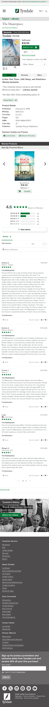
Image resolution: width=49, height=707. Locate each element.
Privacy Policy (21, 672)
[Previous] (4, 164)
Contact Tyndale (7, 550)
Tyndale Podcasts (7, 606)
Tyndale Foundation (8, 585)
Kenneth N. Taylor (8, 591)
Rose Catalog (6, 614)
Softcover (23, 188)
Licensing (5, 642)
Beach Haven (24, 183)
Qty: (26, 52)
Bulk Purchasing (7, 648)
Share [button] (6, 320)
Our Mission (6, 568)
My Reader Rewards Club (10, 603)
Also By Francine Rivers (12, 147)
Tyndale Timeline (7, 577)
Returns (4, 559)
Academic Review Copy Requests (13, 645)
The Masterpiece (7, 315)
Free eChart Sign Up (8, 617)
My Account (6, 545)
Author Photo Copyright (31, 698)
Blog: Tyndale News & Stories (11, 571)
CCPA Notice (19, 698)
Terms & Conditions (29, 696)
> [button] (30, 481)
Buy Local (5, 553)
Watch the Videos (10, 515)
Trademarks (18, 696)
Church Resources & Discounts (12, 639)
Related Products (9, 143)
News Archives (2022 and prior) (12, 582)
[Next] (45, 164)
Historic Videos (7, 579)
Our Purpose (6, 574)
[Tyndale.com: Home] (24, 11)
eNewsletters (6, 600)
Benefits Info (6, 629)
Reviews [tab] (5, 237)
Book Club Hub (7, 609)
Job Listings (6, 626)
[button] (42, 320)
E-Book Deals (6, 611)
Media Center (6, 636)
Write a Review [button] (25, 230)
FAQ (3, 547)
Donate (4, 588)
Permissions (6, 556)
